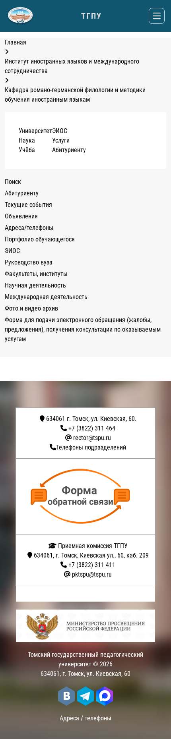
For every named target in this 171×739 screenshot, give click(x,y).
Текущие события (28, 204)
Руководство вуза (28, 262)
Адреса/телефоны (29, 228)
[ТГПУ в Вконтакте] (66, 696)
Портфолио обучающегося (40, 239)
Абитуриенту (69, 150)
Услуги (61, 140)
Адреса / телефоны (85, 718)
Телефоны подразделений (91, 447)
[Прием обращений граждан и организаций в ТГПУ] (88, 497)
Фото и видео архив (31, 308)
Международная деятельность (46, 297)
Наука (27, 140)
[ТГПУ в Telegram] (85, 696)
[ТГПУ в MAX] (104, 696)
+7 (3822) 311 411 (91, 565)
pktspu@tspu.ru (92, 574)
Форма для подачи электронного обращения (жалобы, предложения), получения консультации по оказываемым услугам (83, 329)
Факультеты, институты (36, 274)
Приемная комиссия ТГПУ (92, 546)
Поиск (13, 181)
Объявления (21, 216)
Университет (35, 131)
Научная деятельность (35, 285)
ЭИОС (59, 131)
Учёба (27, 150)
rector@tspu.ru (92, 438)
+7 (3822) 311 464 (91, 428)
